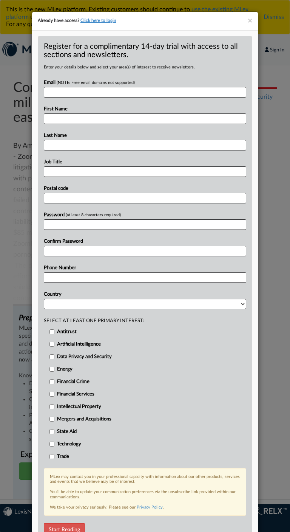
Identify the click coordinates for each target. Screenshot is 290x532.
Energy (64, 369)
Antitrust (67, 331)
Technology (69, 444)
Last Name (55, 135)
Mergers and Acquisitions (84, 419)
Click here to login (98, 20)
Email (89, 82)
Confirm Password (63, 241)
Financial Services (75, 394)
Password (82, 214)
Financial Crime (73, 381)
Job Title (53, 162)
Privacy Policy (150, 507)
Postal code (56, 188)
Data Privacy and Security (84, 356)
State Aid (67, 431)
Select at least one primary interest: (94, 320)
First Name (56, 109)
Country (53, 294)
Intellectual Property (79, 406)
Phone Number (60, 267)
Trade (63, 456)
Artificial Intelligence (79, 344)
